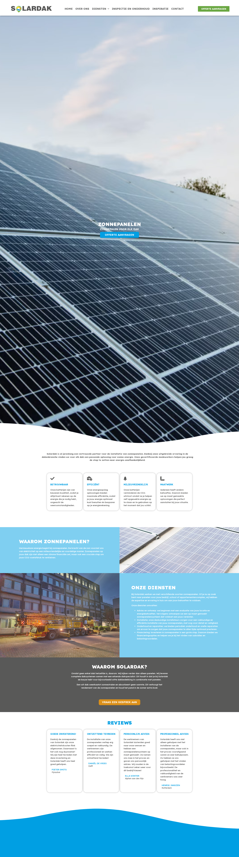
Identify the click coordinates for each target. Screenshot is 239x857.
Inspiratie (160, 8)
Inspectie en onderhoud (131, 8)
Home (69, 8)
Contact (177, 8)
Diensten (99, 8)
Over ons (82, 8)
